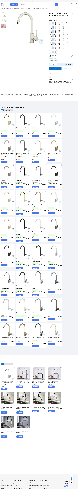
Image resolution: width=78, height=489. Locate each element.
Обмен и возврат (18, 1)
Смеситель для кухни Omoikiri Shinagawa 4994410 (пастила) (38, 232)
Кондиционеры (43, 483)
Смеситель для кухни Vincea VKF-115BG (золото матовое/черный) (7, 407)
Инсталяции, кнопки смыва (18, 482)
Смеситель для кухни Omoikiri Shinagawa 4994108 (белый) (22, 313)
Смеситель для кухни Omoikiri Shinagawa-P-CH (54, 154)
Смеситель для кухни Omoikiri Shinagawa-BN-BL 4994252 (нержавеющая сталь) (22, 287)
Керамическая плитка (33, 486)
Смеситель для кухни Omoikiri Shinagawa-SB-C (22, 180)
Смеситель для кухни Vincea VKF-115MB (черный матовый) (38, 406)
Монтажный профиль (44, 486)
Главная (2, 8)
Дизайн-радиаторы (43, 480)
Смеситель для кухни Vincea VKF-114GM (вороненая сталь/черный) (22, 431)
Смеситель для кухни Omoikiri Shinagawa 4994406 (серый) (54, 232)
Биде (29, 483)
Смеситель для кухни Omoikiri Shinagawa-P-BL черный (54, 180)
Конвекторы (42, 482)
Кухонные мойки (32, 480)
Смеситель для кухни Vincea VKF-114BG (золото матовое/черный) (7, 431)
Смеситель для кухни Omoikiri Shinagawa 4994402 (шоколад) (7, 259)
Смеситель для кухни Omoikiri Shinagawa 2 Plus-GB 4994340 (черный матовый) (38, 260)
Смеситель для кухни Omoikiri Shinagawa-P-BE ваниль (7, 205)
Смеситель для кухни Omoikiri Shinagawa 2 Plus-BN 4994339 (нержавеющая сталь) (7, 287)
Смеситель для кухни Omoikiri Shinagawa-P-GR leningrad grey (38, 128)
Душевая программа (17, 486)
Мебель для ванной (17, 480)
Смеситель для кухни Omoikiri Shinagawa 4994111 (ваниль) (54, 338)
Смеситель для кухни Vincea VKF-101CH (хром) (54, 382)
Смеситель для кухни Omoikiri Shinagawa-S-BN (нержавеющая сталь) (39, 287)
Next (47, 28)
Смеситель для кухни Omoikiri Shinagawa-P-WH (54, 128)
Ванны (14, 478)
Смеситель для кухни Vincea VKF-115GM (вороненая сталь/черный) (22, 407)
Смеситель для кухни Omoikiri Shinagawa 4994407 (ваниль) (7, 232)
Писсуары (30, 482)
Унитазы (14, 483)
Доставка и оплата (9, 1)
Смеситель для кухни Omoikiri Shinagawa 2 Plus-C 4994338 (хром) (54, 260)
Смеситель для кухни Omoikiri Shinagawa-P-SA (7, 154)
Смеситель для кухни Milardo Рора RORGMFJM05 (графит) (7, 382)
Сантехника (7, 8)
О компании (3, 1)
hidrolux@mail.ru (67, 483)
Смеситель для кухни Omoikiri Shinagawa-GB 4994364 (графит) (22, 233)
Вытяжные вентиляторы (44, 485)
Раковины (30, 478)
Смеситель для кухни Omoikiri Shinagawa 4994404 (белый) (54, 205)
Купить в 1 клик (67, 68)
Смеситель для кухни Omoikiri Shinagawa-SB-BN (38, 180)
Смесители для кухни (20, 8)
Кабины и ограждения (17, 488)
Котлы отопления (32, 488)
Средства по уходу (43, 488)
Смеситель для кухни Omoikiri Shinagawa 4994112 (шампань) (7, 338)
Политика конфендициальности (6, 485)
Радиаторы (42, 478)
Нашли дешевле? (52, 57)
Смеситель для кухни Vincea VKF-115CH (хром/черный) (54, 406)
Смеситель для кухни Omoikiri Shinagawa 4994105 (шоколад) (54, 313)
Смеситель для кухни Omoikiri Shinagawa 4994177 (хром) (38, 338)
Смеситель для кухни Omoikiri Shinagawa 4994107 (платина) (54, 286)
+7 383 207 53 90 (67, 481)
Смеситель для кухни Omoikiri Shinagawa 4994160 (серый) (38, 313)
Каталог (15, 4)
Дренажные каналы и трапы (34, 485)
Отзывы (24, 1)
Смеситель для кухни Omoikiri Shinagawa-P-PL (22, 154)
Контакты (28, 1)
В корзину (55, 68)
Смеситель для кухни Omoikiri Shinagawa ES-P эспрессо (22, 128)
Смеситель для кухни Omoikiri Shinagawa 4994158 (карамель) (23, 338)
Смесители (13, 8)
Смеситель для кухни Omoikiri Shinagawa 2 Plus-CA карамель (38, 205)
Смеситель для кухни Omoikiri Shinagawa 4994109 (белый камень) (7, 314)
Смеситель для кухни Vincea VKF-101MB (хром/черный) (38, 382)
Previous (8, 28)
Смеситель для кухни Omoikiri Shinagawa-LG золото (7, 128)
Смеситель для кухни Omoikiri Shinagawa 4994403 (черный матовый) (22, 260)
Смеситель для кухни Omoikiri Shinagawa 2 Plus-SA (7, 180)
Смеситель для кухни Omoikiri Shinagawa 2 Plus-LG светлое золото (22, 206)
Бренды (33, 1)
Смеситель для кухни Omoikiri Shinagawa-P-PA (38, 154)
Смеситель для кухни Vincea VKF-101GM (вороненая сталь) (22, 382)
